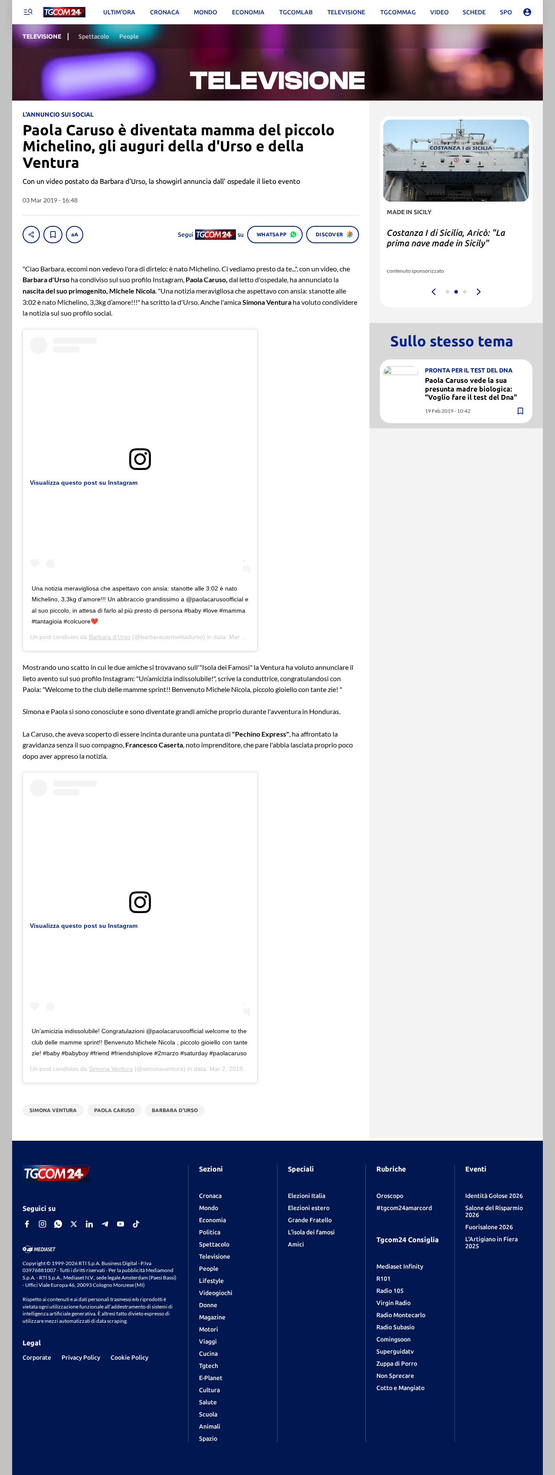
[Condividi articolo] (31, 234)
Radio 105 (390, 1290)
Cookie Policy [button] (129, 1357)
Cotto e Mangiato (400, 1387)
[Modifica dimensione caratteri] (74, 234)
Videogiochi (215, 1292)
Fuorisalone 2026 (489, 1227)
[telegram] (105, 1224)
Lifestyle (211, 1280)
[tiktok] (136, 1224)
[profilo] (527, 12)
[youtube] (120, 1224)
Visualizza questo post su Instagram (83, 482)
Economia (212, 1220)
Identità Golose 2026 (494, 1195)
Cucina (208, 1353)
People (209, 1268)
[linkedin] (89, 1224)
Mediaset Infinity (399, 1266)
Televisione (214, 1256)
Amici (296, 1244)
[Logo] (64, 12)
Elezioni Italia (306, 1195)
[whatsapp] (58, 1224)
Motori (208, 1329)
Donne (208, 1305)
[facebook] (27, 1224)
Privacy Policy (81, 1357)
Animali (209, 1426)
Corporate (37, 1357)
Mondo (208, 1207)
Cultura (209, 1390)
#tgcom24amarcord (404, 1207)
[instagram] (42, 1224)
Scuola (208, 1414)
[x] (73, 1224)
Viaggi (208, 1341)
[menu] (27, 12)
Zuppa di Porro (396, 1363)
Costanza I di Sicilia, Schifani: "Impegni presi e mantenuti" (443, 238)
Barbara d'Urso (110, 636)
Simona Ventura (111, 1068)
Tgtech (208, 1365)
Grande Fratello (310, 1220)
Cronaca (210, 1195)
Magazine (212, 1317)
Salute (208, 1402)
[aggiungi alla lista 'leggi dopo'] (52, 234)
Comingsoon (393, 1339)
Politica (209, 1232)
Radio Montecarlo (400, 1315)
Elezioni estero (309, 1207)
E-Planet (210, 1377)
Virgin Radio (393, 1302)
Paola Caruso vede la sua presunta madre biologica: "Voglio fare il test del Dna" (471, 388)
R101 (383, 1278)
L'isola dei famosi (311, 1232)
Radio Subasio (395, 1327)
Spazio (208, 1438)
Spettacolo (214, 1244)
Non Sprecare (395, 1375)
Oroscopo (389, 1195)
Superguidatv (395, 1351)
